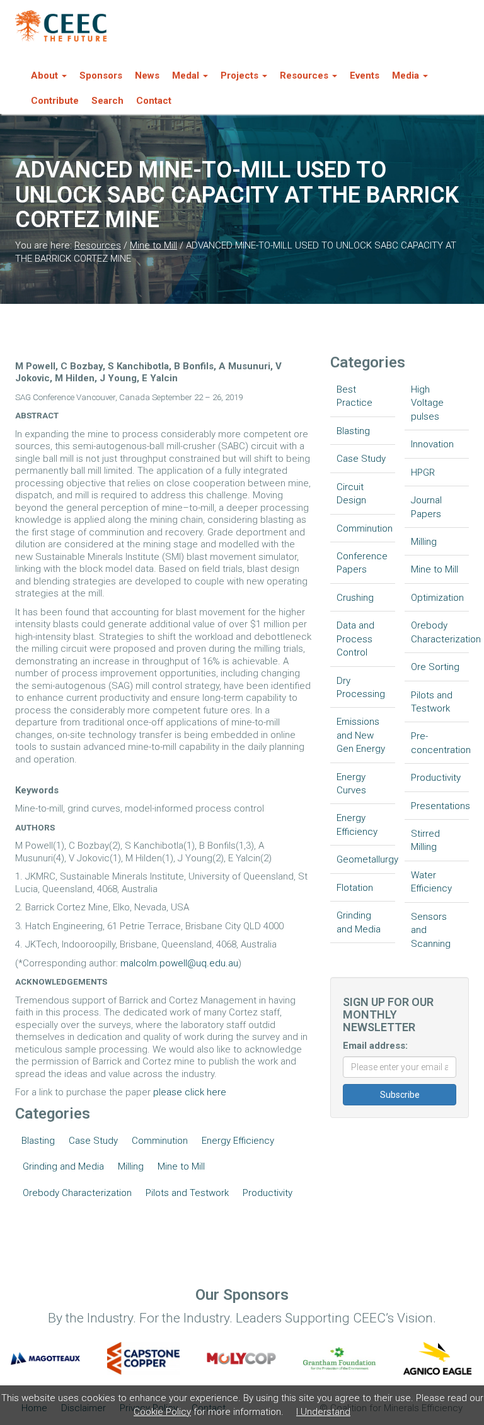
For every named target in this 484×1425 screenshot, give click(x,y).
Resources (97, 245)
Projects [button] (239, 75)
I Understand (323, 1411)
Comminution (160, 1140)
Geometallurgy (366, 859)
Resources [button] (304, 75)
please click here (189, 1092)
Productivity (267, 1193)
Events (364, 75)
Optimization (437, 597)
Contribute (55, 100)
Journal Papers (426, 507)
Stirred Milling (425, 840)
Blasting (38, 1140)
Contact (153, 100)
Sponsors (100, 75)
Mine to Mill (153, 245)
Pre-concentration (440, 742)
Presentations (440, 806)
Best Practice (354, 396)
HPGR (423, 472)
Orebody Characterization (77, 1193)
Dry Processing (361, 687)
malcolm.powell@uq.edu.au (179, 963)
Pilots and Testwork (187, 1193)
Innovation (432, 444)
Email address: (375, 1045)
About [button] (44, 75)
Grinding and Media (63, 1166)
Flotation (355, 887)
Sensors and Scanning (431, 930)
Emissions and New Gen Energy (361, 735)
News (147, 75)
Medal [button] (185, 75)
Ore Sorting (435, 667)
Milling (131, 1166)
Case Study (93, 1140)
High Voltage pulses (427, 403)
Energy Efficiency (238, 1140)
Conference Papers (362, 562)
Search (107, 100)
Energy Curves (351, 783)
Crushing (355, 597)
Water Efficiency (431, 881)
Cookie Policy (162, 1411)
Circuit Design (351, 493)
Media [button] (405, 75)
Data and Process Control (355, 639)
